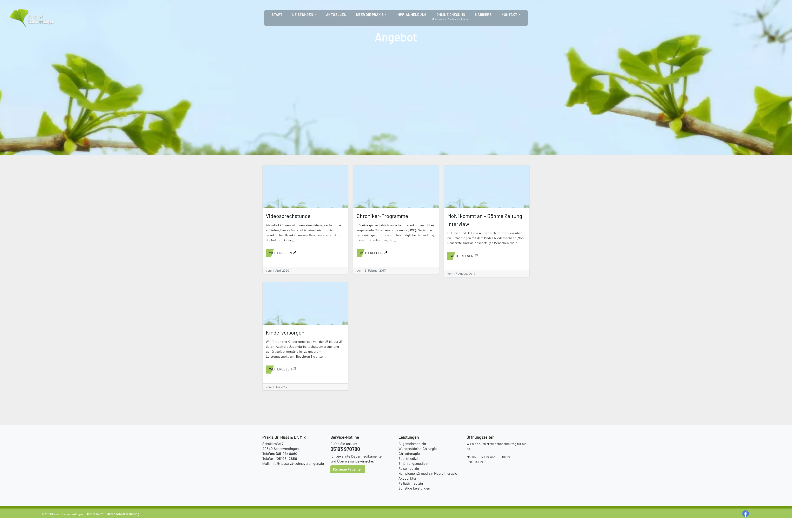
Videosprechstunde (288, 216)
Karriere (483, 14)
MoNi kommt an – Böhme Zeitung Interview (484, 220)
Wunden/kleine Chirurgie (417, 449)
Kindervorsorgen (285, 332)
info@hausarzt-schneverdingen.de (297, 463)
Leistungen (302, 14)
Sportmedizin (409, 459)
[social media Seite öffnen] (746, 513)
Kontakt (509, 14)
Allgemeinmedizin (412, 444)
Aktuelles (336, 14)
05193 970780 (345, 449)
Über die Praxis (370, 14)
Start (277, 14)
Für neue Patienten (348, 469)
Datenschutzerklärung (123, 514)
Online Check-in (450, 14)
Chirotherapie (409, 454)
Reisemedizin (408, 468)
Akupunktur (407, 478)
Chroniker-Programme (382, 216)
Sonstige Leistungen (414, 488)
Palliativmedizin (410, 483)
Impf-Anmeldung (412, 14)
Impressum (95, 514)
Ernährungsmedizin (413, 463)
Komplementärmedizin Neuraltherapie (427, 473)
